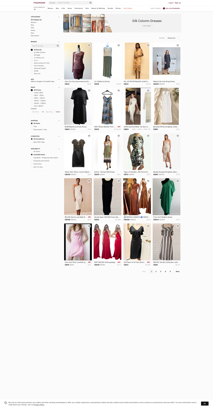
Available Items (39, 155)
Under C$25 (38, 93)
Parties (118, 8)
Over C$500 (38, 106)
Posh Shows (127, 8)
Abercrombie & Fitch (41, 63)
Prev (144, 271)
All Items (37, 123)
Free (35, 126)
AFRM (36, 71)
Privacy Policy (39, 405)
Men (57, 8)
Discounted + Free (40, 130)
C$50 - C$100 (39, 98)
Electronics (79, 8)
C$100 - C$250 (40, 101)
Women (50, 8)
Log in (171, 3)
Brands (110, 8)
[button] (53, 3)
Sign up (178, 3)
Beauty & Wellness (98, 8)
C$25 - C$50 (39, 95)
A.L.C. (36, 60)
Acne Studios (39, 66)
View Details (147, 26)
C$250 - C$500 (40, 103)
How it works (156, 8)
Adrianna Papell (40, 68)
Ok (205, 404)
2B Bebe (37, 55)
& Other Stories (39, 52)
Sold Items (38, 164)
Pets (87, 8)
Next (177, 271)
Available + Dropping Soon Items (46, 158)
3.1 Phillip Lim (39, 58)
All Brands (38, 50)
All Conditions (39, 139)
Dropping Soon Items (41, 161)
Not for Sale (38, 167)
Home (70, 8)
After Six (37, 74)
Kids (63, 8)
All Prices (37, 90)
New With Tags (39, 142)
